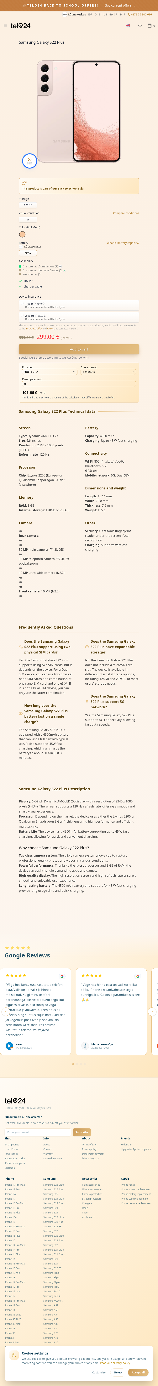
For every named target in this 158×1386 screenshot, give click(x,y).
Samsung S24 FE (52, 1208)
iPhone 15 (10, 1240)
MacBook (10, 1167)
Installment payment (93, 1153)
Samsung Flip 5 (51, 1277)
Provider (27, 367)
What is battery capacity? (123, 243)
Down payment (32, 379)
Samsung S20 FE (52, 1268)
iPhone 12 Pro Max (15, 1282)
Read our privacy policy (115, 1363)
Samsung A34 (50, 1328)
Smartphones (12, 1144)
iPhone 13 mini (12, 1273)
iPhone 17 (10, 1198)
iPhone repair (128, 1184)
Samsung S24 (50, 1212)
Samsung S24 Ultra (53, 1198)
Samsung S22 (50, 1245)
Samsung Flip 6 (51, 1273)
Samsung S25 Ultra (53, 1184)
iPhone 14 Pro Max (15, 1245)
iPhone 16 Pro (12, 1208)
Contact (47, 1149)
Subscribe (81, 1132)
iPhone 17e (11, 1194)
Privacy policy (89, 1149)
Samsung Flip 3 (51, 1286)
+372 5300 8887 (142, 14)
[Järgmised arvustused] (152, 1011)
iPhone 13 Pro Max (15, 1263)
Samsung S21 (50, 1263)
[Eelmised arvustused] (6, 1011)
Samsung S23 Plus (53, 1221)
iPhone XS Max (12, 1324)
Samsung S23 (50, 1231)
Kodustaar (126, 1144)
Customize (99, 1372)
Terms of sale (89, 1144)
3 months (89, 372)
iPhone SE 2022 (13, 1314)
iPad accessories (91, 1184)
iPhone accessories (15, 1158)
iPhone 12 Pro (12, 1286)
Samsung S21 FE (52, 1259)
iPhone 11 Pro (12, 1305)
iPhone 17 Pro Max (15, 1184)
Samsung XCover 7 (53, 1300)
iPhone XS (10, 1328)
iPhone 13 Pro (12, 1268)
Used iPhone (11, 1149)
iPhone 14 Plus (12, 1254)
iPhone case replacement (134, 1198)
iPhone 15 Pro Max (15, 1226)
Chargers (87, 1203)
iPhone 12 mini (12, 1291)
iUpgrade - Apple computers (136, 1149)
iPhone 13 (10, 1277)
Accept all (138, 1372)
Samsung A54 (50, 1314)
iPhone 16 (10, 1221)
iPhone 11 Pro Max (15, 1300)
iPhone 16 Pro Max (15, 1203)
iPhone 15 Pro (12, 1231)
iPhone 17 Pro (12, 1189)
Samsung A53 (50, 1319)
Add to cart (79, 349)
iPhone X (9, 1337)
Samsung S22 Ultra (53, 1235)
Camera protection (92, 1194)
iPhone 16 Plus (12, 1212)
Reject (118, 1372)
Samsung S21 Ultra (53, 1249)
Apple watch (88, 1217)
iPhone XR (10, 1333)
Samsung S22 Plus (53, 1240)
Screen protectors (91, 1198)
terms (50, 328)
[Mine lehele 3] (81, 1064)
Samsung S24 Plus (53, 1203)
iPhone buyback (90, 1158)
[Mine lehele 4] (85, 1064)
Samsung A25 (50, 1333)
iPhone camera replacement (136, 1203)
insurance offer (34, 328)
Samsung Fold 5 (51, 1291)
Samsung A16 (50, 1337)
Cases (85, 1212)
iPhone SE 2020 (13, 1319)
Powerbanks (11, 1153)
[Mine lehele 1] (73, 1064)
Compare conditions (126, 213)
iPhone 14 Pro (12, 1249)
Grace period (89, 367)
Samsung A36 (50, 1324)
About (46, 1144)
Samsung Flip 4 (51, 1282)
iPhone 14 (10, 1259)
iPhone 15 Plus (12, 1235)
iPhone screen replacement (135, 1189)
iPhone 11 (10, 1310)
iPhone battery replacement (136, 1194)
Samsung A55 (50, 1310)
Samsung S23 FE (52, 1226)
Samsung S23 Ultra (53, 1217)
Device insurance (52, 1158)
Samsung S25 (50, 1194)
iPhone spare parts (15, 1163)
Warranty (48, 1153)
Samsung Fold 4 (51, 1296)
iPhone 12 (10, 1296)
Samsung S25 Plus (53, 1189)
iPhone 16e (11, 1217)
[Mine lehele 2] (77, 1064)
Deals (85, 1208)
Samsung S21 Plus (53, 1254)
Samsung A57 (50, 1305)
